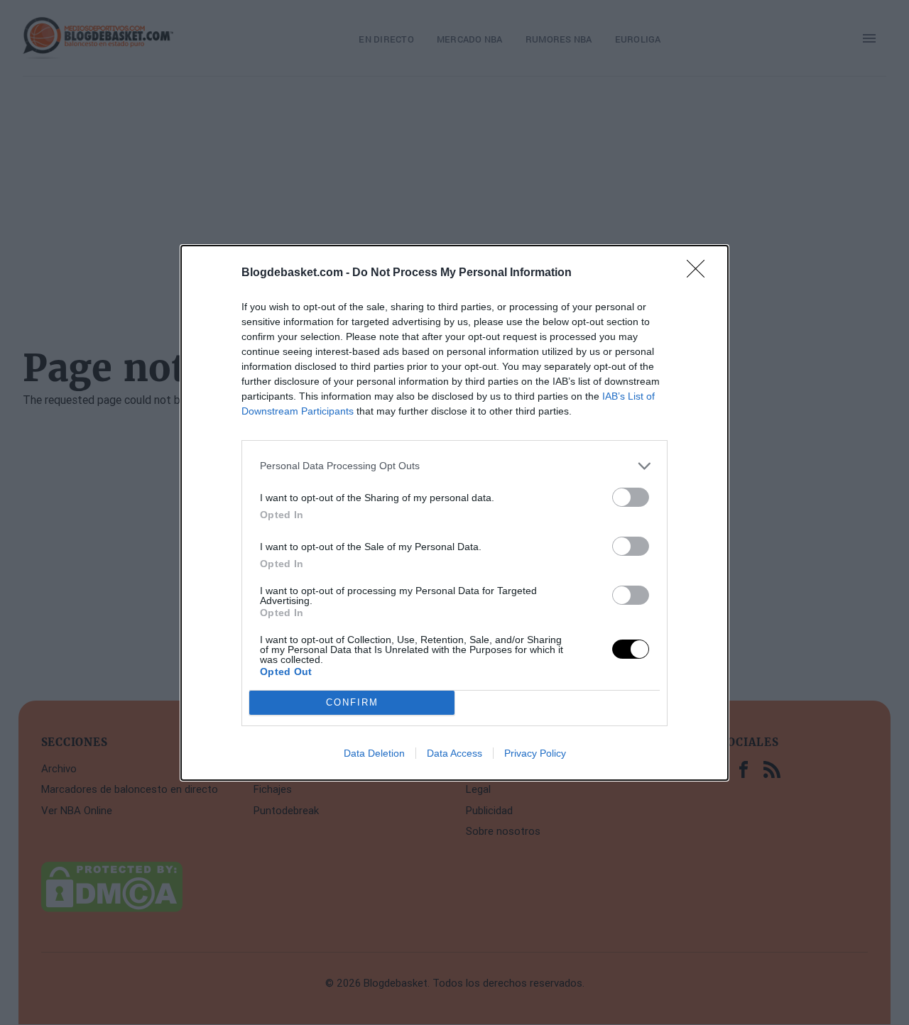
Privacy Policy (535, 753)
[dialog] (454, 513)
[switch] (630, 497)
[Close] (700, 273)
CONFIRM (352, 702)
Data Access (454, 753)
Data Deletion (374, 753)
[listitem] (454, 466)
